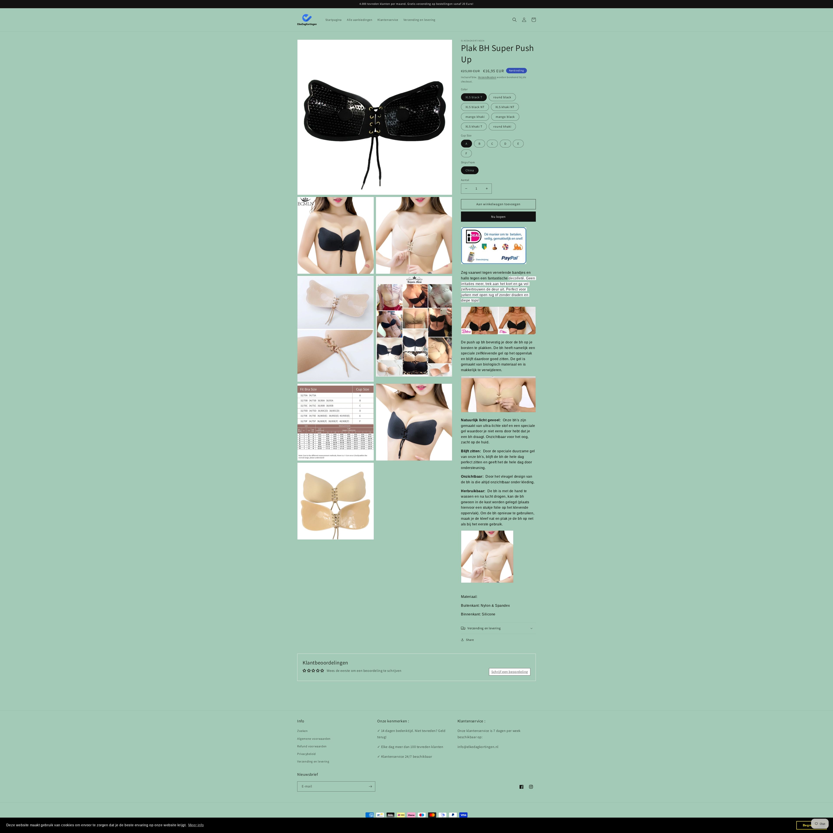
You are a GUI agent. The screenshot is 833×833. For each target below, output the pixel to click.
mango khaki (475, 117)
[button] (514, 20)
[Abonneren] (370, 786)
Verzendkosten (487, 77)
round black (502, 97)
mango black (505, 117)
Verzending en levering (313, 761)
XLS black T (474, 97)
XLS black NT (475, 107)
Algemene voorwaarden (314, 739)
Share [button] (470, 640)
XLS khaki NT (504, 107)
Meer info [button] (196, 825)
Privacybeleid (306, 754)
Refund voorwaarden (312, 746)
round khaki (502, 126)
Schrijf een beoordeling (509, 671)
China (470, 170)
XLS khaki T (474, 126)
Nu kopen (498, 217)
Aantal (465, 180)
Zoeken (302, 731)
